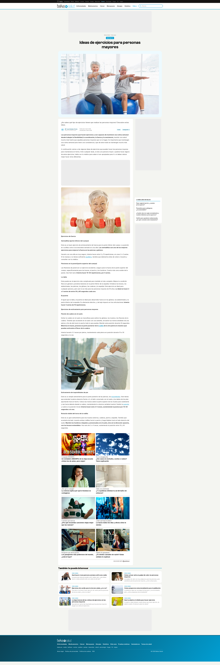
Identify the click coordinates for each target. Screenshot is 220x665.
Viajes (121, 1)
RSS (93, 651)
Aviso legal (60, 651)
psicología (103, 647)
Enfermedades (81, 6)
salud (97, 647)
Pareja (92, 1)
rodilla (101, 326)
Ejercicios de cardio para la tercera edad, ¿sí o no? (89, 588)
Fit (117, 1)
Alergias (119, 6)
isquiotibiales (115, 396)
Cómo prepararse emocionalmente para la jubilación (142, 588)
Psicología (108, 1)
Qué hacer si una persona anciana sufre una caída (89, 575)
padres (80, 647)
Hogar (114, 1)
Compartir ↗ (126, 129)
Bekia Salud (107, 35)
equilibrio (89, 257)
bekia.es (59, 647)
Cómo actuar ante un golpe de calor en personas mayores (141, 576)
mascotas (91, 647)
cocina (75, 647)
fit (112, 647)
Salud (103, 1)
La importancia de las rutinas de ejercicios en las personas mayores (89, 601)
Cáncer (102, 6)
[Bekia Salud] (66, 6)
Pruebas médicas (124, 644)
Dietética (127, 6)
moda (65, 647)
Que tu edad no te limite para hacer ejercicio (139, 600)
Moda (72, 1)
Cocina (82, 1)
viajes (115, 647)
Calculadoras (135, 644)
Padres (87, 1)
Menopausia (111, 6)
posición (126, 404)
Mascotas (97, 1)
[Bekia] (60, 1)
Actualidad (67, 1)
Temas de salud (146, 644)
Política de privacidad (71, 651)
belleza (70, 647)
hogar (109, 647)
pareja (85, 647)
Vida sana (136, 6)
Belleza (77, 1)
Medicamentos (93, 6)
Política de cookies (85, 651)
